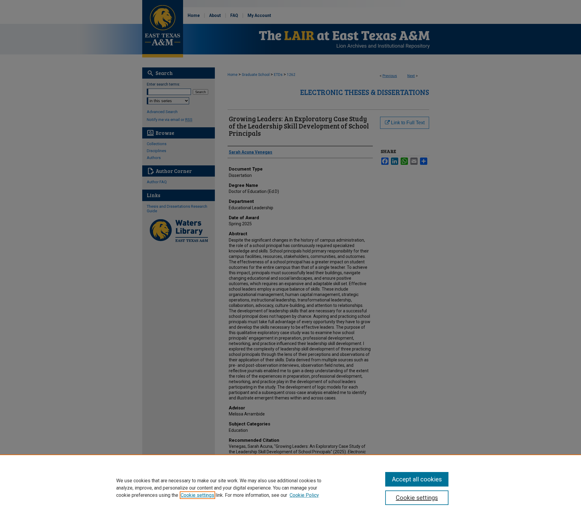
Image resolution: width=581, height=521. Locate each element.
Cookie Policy (304, 495)
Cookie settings (197, 495)
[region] (290, 487)
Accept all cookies (417, 479)
